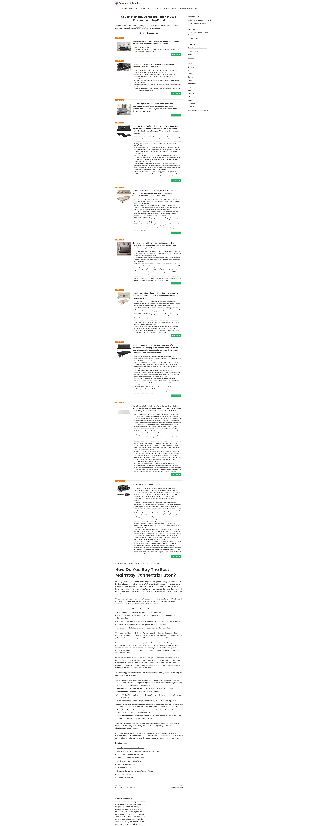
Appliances (192, 84)
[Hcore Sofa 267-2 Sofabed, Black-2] (124, 490)
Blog (130, 8)
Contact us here (136, 738)
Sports (190, 90)
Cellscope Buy (193, 38)
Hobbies (191, 94)
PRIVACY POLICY (194, 107)
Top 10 (149, 8)
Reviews (124, 8)
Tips (190, 87)
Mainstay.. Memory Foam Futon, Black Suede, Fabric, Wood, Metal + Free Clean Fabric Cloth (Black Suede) (155, 42)
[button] (161, 8)
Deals (136, 8)
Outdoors (192, 97)
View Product (176, 54)
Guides (143, 8)
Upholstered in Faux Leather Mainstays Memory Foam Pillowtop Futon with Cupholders (153, 65)
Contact (191, 58)
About (190, 55)
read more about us (158, 738)
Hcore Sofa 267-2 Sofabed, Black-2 (146, 485)
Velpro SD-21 (192, 29)
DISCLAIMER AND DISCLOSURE (188, 8)
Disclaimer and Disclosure (197, 48)
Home (117, 8)
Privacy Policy (193, 51)
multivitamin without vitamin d (199, 20)
